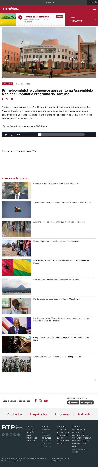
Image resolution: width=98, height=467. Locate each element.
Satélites (60, 443)
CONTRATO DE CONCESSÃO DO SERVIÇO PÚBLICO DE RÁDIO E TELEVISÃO (81, 441)
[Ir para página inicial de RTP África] (8, 9)
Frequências (38, 414)
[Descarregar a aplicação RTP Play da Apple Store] (73, 402)
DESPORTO (30, 429)
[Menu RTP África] (95, 9)
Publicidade (17, 461)
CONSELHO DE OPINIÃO (80, 435)
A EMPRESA (76, 427)
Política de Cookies (30, 458)
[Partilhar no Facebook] (2, 99)
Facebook (3, 434)
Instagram (11, 434)
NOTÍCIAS (29, 427)
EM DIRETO (46, 429)
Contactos (14, 414)
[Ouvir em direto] (8, 19)
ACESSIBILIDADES (63, 441)
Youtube (14, 434)
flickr (18, 434)
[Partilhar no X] (7, 99)
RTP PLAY (45, 427)
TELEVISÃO (30, 432)
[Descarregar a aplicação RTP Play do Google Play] (87, 402)
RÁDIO (28, 435)
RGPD (74, 446)
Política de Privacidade (11, 458)
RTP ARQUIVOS (31, 438)
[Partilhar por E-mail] (12, 99)
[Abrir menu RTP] (49, 2)
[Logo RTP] (12, 427)
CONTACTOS (61, 427)
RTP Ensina (30, 441)
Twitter (7, 434)
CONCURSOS (46, 438)
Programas (62, 414)
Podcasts (84, 414)
